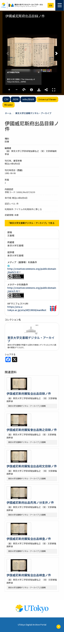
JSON (15, 99)
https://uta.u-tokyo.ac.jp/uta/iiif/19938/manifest (26, 308)
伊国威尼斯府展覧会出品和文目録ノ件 (32, 466)
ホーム (8, 113)
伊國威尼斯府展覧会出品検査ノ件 (29, 538)
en (50, 5)
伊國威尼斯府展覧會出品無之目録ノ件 (32, 430)
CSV (6, 99)
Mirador (8, 104)
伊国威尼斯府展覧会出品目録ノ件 (29, 393)
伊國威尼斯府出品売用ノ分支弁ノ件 (30, 502)
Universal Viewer (47, 99)
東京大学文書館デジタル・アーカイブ (33, 113)
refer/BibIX (28, 99)
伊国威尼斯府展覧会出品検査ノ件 (29, 575)
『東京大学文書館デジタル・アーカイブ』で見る (31, 222)
